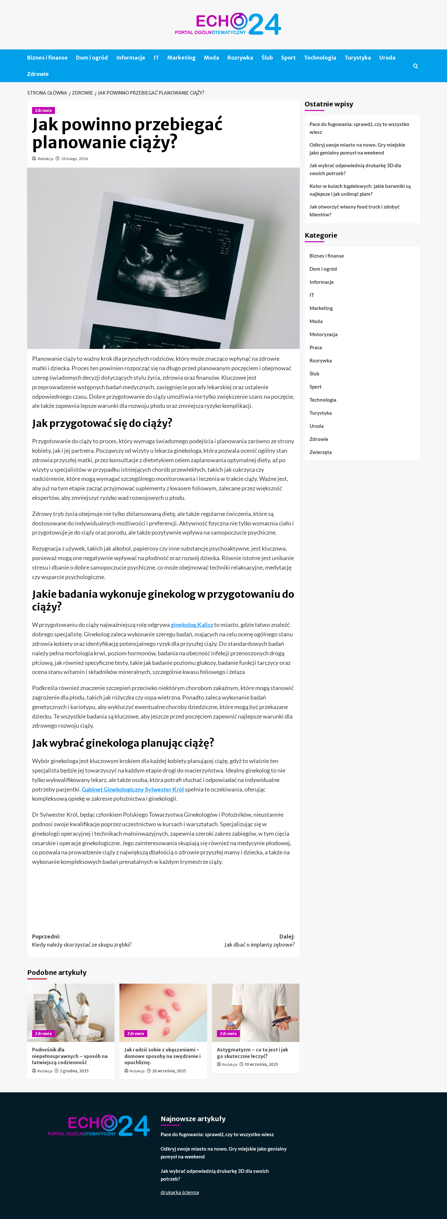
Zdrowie (38, 74)
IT (156, 57)
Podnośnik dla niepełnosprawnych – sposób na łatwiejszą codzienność (70, 1056)
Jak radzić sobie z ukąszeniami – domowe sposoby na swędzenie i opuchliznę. (162, 1056)
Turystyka (358, 57)
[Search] (416, 66)
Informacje (130, 57)
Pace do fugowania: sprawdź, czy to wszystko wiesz (359, 128)
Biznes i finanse (47, 57)
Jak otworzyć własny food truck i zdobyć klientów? (355, 210)
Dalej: (259, 940)
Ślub (267, 57)
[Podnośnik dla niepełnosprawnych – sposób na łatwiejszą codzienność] (71, 1013)
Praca (316, 347)
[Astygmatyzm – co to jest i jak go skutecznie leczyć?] (255, 1013)
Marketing (181, 57)
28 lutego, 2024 (74, 158)
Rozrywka (240, 57)
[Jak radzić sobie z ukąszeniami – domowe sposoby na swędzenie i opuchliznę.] (163, 1013)
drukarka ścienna (180, 1192)
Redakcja (45, 158)
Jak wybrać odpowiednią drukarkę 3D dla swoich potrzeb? (355, 169)
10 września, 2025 (261, 1064)
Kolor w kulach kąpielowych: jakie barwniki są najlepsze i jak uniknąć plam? (360, 190)
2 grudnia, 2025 (74, 1070)
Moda (211, 57)
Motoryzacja (324, 334)
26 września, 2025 (169, 1070)
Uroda (387, 57)
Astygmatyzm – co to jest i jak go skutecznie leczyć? (252, 1053)
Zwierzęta (321, 452)
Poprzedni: (82, 940)
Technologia (320, 57)
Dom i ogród (92, 57)
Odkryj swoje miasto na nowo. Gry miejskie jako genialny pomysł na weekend (357, 148)
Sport (288, 57)
